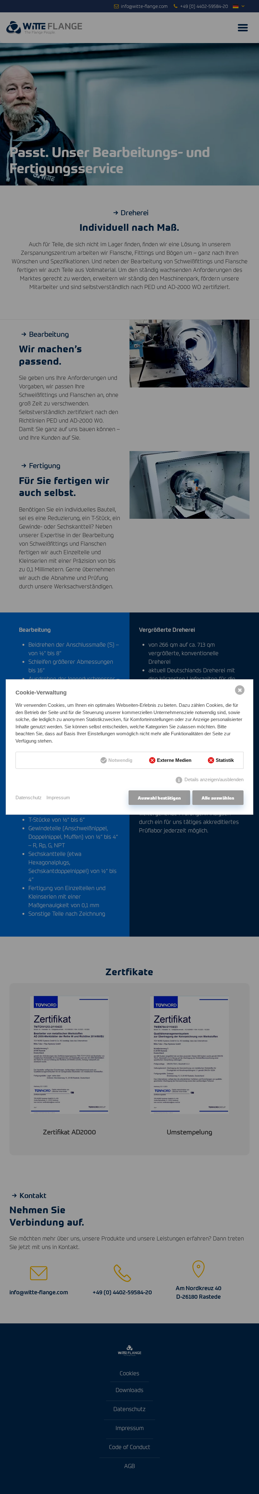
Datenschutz (28, 797)
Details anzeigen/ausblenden (214, 779)
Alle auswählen (218, 797)
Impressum (58, 797)
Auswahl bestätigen (159, 797)
